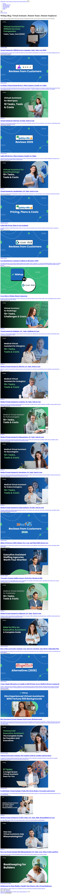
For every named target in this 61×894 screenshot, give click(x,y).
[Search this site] (28, 1)
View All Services (6, 5)
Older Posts (8, 890)
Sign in (1, 12)
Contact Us (5, 7)
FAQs (4, 9)
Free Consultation (8, 892)
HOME (4, 3)
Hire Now (2, 892)
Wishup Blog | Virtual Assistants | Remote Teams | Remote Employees (13, 1)
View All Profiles (6, 6)
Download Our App (6, 4)
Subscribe (5, 12)
